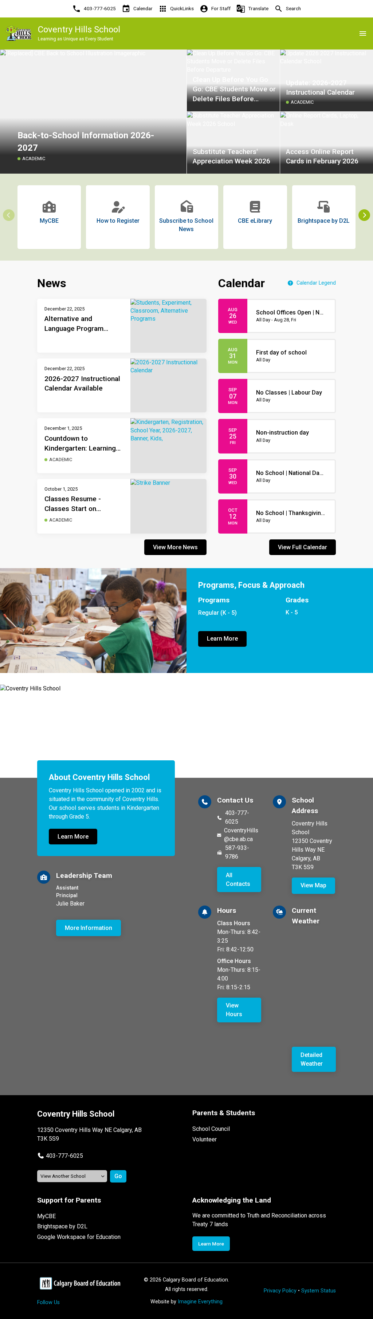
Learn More (222, 638)
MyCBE (46, 1216)
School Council (211, 1128)
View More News (175, 547)
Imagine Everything (200, 1302)
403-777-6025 (237, 817)
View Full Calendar (302, 547)
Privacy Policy (280, 1291)
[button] (364, 215)
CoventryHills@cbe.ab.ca (241, 835)
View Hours (234, 1010)
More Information (88, 927)
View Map (313, 885)
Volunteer (204, 1139)
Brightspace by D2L (62, 1226)
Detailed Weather (312, 1059)
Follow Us (48, 1302)
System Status (318, 1291)
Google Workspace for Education (79, 1236)
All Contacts (238, 879)
